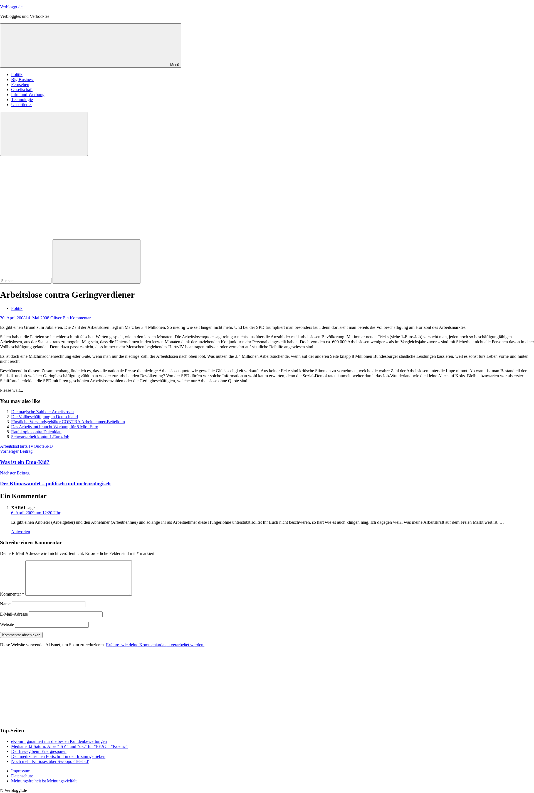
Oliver (55, 317)
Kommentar (12, 594)
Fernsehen (20, 84)
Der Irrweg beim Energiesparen (38, 751)
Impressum (20, 770)
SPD (48, 446)
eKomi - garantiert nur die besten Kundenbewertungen (59, 741)
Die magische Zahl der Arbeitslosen (42, 411)
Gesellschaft (22, 89)
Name (5, 603)
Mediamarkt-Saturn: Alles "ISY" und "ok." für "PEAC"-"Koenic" (69, 746)
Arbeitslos (9, 446)
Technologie (22, 99)
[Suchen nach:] (26, 280)
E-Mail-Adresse (14, 614)
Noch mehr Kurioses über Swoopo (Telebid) (50, 761)
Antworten (20, 531)
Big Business (22, 79)
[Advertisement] (267, 198)
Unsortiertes (21, 104)
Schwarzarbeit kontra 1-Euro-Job (40, 436)
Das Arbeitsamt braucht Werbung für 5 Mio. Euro (54, 426)
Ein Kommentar (77, 317)
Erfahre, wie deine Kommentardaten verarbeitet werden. (155, 644)
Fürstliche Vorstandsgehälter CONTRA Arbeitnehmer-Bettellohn (68, 421)
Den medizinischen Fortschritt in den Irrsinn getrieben (58, 756)
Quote (39, 446)
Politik (17, 74)
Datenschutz (22, 776)
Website (7, 624)
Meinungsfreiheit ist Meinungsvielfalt (43, 781)
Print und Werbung (27, 94)
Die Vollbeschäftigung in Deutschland (44, 416)
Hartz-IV (26, 446)
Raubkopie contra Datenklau (36, 431)
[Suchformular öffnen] (44, 134)
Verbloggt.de (11, 6)
